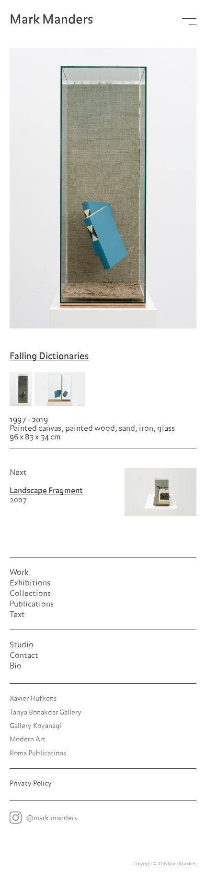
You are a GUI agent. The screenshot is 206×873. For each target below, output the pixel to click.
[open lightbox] (103, 188)
